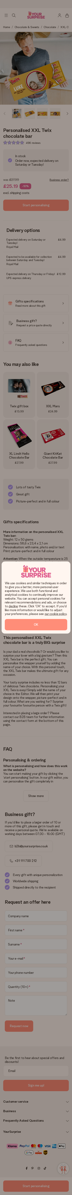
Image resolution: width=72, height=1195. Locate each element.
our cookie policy (56, 614)
